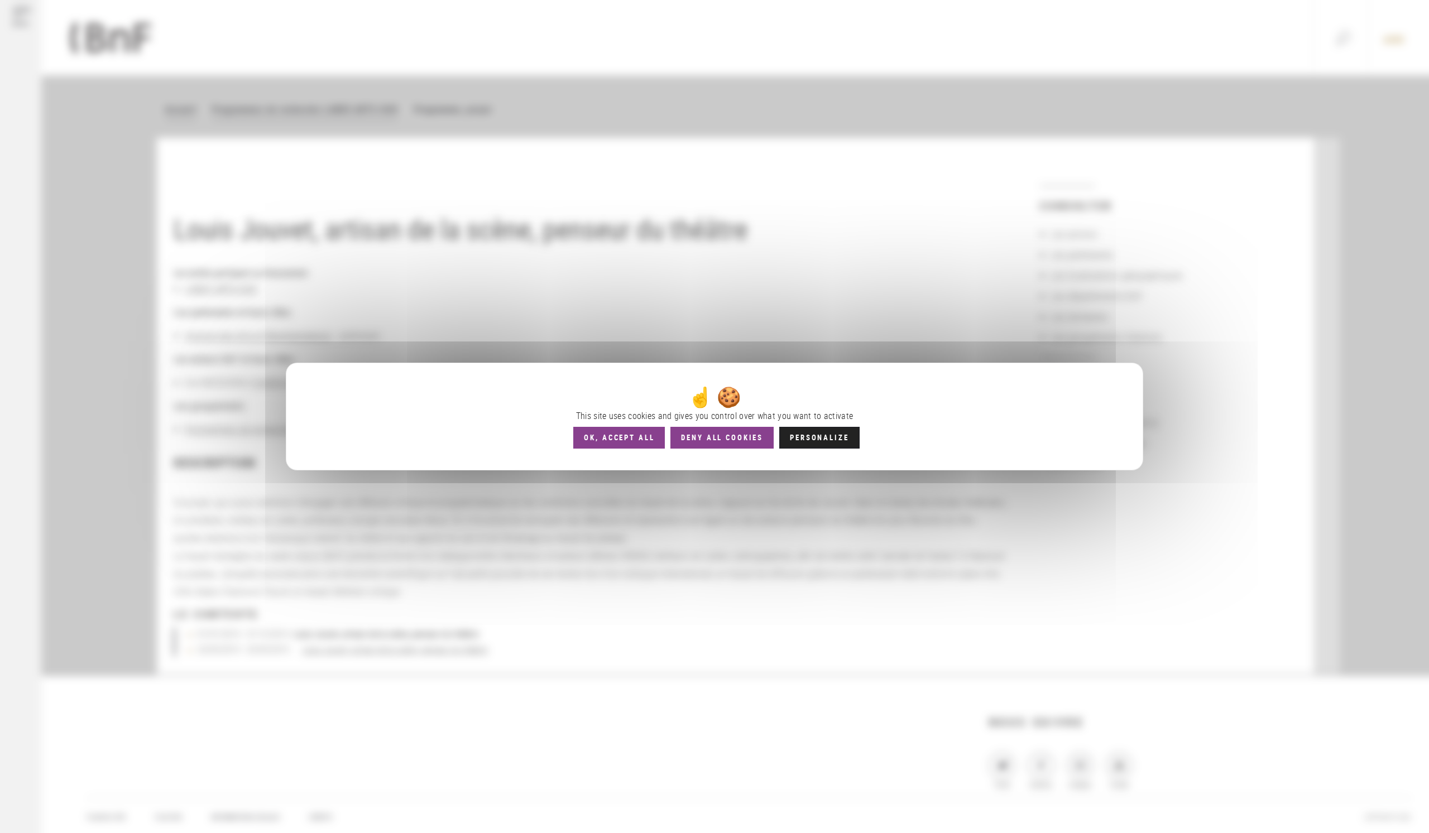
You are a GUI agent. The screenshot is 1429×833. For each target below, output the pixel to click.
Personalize (819, 437)
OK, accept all (619, 437)
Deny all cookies (722, 437)
